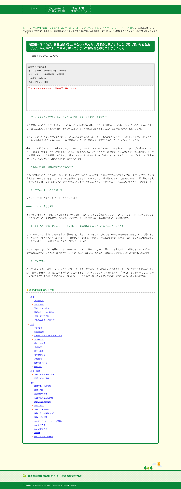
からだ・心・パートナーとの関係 (48, 421)
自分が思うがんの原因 (43, 398)
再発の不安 (39, 390)
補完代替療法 (39, 355)
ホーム (34, 8)
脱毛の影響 (39, 351)
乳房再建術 (39, 332)
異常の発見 (39, 301)
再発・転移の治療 (41, 378)
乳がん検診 (39, 304)
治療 (32, 324)
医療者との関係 (40, 363)
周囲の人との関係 (41, 409)
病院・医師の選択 (41, 316)
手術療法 (38, 328)
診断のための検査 (41, 308)
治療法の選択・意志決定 (44, 320)
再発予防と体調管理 (42, 386)
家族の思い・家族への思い (45, 413)
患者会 (37, 433)
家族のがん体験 (40, 417)
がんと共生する (56, 9)
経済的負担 (39, 405)
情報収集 (38, 367)
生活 (32, 383)
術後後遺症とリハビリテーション (48, 336)
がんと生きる (39, 425)
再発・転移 (35, 371)
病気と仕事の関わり (42, 402)
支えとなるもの (40, 429)
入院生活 (38, 359)
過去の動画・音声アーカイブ (79, 10)
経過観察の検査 (40, 394)
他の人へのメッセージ (43, 437)
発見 (32, 297)
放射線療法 (39, 347)
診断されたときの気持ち (44, 312)
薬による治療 (39, 343)
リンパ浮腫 (39, 339)
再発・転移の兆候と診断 (44, 374)
